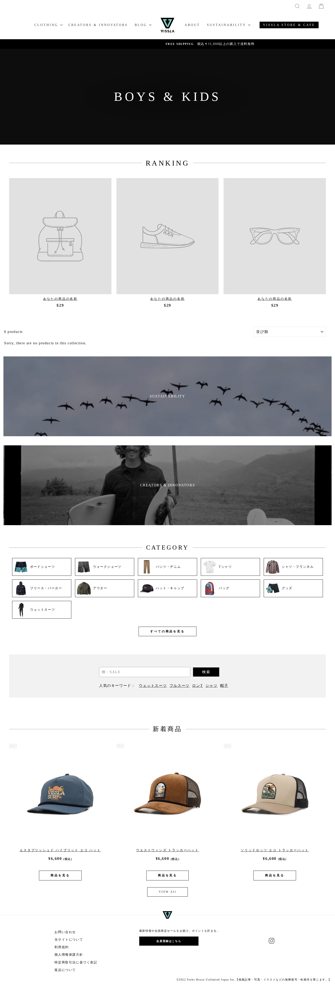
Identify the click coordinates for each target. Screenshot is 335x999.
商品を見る (60, 875)
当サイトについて (68, 939)
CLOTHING (47, 25)
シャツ (212, 686)
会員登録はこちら (168, 941)
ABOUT (192, 25)
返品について (65, 970)
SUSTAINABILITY (227, 25)
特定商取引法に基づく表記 (75, 962)
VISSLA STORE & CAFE (289, 25)
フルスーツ (180, 686)
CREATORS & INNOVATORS (98, 25)
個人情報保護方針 (68, 954)
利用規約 (61, 947)
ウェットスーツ (153, 686)
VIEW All (167, 891)
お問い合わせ (65, 932)
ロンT (197, 686)
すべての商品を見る (167, 631)
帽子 (224, 686)
